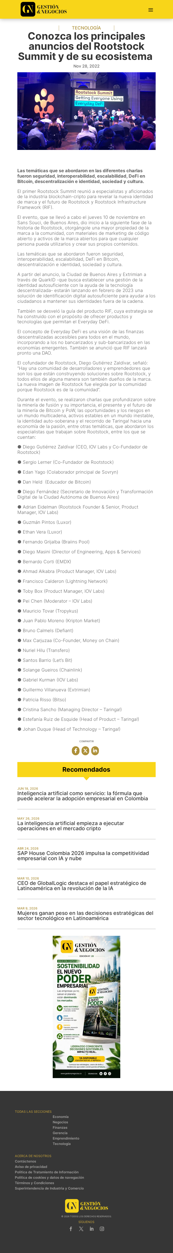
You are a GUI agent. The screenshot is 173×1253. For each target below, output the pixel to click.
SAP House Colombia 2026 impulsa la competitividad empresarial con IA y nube (83, 856)
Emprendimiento (66, 1138)
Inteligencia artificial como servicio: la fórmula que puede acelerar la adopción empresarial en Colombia (82, 796)
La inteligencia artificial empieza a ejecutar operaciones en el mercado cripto (70, 826)
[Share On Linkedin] (95, 750)
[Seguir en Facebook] (71, 1229)
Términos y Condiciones (34, 1183)
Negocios (60, 1122)
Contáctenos (25, 1161)
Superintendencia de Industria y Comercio (49, 1188)
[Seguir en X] (81, 1229)
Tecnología (86, 28)
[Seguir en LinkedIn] (91, 1229)
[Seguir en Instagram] (102, 1229)
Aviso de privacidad (31, 1166)
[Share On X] (85, 750)
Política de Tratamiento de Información (47, 1172)
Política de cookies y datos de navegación (49, 1177)
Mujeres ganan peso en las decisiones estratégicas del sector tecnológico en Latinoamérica (85, 915)
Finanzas (60, 1127)
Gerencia (60, 1133)
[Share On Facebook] (76, 750)
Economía (61, 1116)
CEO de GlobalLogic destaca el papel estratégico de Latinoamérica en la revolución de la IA (81, 885)
